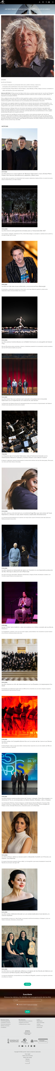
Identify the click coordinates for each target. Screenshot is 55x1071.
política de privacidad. (32, 1004)
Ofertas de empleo (40, 1022)
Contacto (27, 1030)
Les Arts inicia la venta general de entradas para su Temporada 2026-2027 (24, 230)
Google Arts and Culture (24, 1022)
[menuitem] (10, 1024)
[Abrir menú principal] (53, 2)
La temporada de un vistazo (24, 1024)
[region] (27, 46)
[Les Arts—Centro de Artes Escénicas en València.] (2, 2)
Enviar (27, 1011)
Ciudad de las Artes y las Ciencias (25, 1021)
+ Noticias (27, 984)
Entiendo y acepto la (28, 1004)
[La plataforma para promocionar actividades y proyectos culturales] (27, 1063)
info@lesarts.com (27, 1033)
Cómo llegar (27, 1034)
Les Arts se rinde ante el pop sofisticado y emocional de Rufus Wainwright (24, 286)
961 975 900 (27, 1031)
